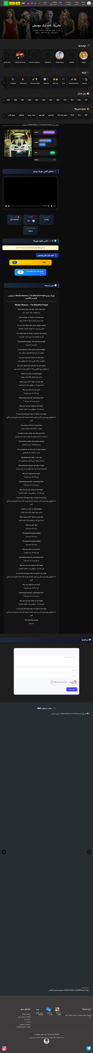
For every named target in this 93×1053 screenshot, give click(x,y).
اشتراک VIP (22, 248)
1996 (52, 153)
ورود (18, 3)
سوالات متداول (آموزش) (23, 1027)
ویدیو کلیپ (11, 115)
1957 (64, 100)
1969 (8, 100)
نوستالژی (21, 115)
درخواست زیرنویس (68, 3)
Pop (79, 115)
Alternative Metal (45, 140)
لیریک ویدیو (31, 115)
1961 (50, 100)
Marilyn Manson (49, 132)
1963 (36, 100)
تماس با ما (44, 3)
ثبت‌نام (12, 3)
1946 (79, 100)
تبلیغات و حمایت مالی (53, 3)
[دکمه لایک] (33, 221)
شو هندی (51, 115)
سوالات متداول (77, 3)
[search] (23, 3)
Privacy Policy (26, 1014)
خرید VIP (6, 3)
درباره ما (60, 3)
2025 (86, 115)
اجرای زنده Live (62, 115)
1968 (15, 100)
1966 (29, 100)
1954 (72, 100)
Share (30, 231)
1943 (86, 100)
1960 (57, 100)
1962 (43, 100)
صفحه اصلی (83, 3)
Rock (72, 115)
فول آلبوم (41, 115)
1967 (22, 100)
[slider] (25, 206)
